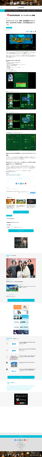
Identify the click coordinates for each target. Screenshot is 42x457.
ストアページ (21, 178)
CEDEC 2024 (32, 385)
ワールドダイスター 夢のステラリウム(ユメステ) (18, 389)
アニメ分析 (39, 10)
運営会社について (21, 442)
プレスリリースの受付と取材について (21, 445)
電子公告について (21, 447)
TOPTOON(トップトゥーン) (26, 385)
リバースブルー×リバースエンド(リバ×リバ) (26, 387)
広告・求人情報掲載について (21, 444)
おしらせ (21, 448)
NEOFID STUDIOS (27, 389)
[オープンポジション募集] (21, 15)
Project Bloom (9, 389)
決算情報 (28, 10)
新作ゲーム (8, 18)
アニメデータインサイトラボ (17, 385)
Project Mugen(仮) (17, 387)
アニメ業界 (33, 10)
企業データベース (9, 10)
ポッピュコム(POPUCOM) (10, 387)
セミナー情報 (22, 10)
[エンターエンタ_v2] (21, 242)
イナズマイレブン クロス (10, 385)
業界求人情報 (16, 10)
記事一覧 (2, 10)
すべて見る (21, 212)
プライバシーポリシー (21, 450)
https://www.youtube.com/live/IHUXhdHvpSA (13, 174)
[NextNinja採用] (21, 399)
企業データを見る (21, 230)
